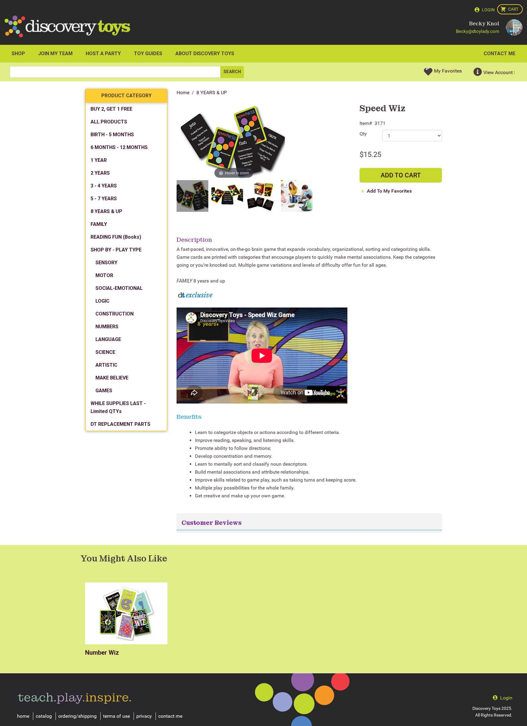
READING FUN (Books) (116, 237)
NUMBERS (106, 326)
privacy (144, 716)
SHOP (18, 53)
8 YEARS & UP (211, 92)
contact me (170, 716)
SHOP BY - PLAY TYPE (116, 250)
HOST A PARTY (103, 53)
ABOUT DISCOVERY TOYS (204, 53)
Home (183, 92)
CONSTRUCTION (114, 314)
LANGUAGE (108, 339)
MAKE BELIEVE (111, 378)
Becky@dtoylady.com (477, 31)
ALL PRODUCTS (109, 122)
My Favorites (448, 71)
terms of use (116, 716)
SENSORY (106, 262)
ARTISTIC (106, 365)
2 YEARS (100, 173)
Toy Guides (148, 53)
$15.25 (370, 154)
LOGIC (102, 301)
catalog (44, 716)
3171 (380, 123)
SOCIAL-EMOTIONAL (119, 288)
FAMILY (99, 224)
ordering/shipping (77, 716)
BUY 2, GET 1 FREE (111, 109)
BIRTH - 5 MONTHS (112, 134)
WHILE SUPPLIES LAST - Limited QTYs (118, 407)
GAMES (103, 390)
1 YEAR (99, 160)
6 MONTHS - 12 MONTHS (119, 147)
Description (194, 239)
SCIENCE (105, 352)
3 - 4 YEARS (104, 186)
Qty (363, 134)
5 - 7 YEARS (104, 198)
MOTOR (104, 275)
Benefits (189, 416)
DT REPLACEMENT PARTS (120, 424)
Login (488, 9)
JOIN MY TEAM (55, 53)
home (23, 716)
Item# (366, 123)
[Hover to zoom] (234, 142)
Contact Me (499, 53)
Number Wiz (102, 652)
